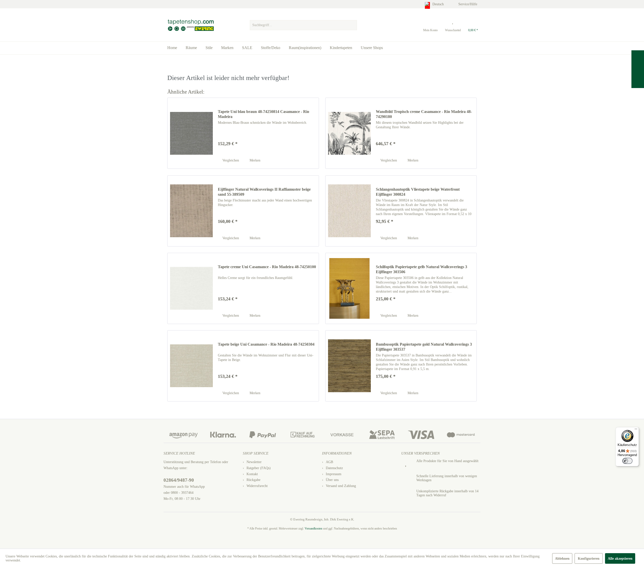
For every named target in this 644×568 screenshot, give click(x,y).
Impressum (333, 474)
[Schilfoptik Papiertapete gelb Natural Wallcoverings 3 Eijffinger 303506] (349, 288)
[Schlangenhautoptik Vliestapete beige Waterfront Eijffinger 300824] (349, 211)
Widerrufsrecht (257, 486)
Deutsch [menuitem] (438, 4)
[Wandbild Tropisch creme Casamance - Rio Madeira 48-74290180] (349, 133)
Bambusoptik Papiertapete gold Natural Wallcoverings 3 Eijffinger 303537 (424, 346)
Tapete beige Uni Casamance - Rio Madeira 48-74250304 (266, 344)
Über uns (332, 480)
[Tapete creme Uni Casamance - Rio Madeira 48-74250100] (191, 288)
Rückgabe (253, 480)
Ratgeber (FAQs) (259, 468)
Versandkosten (313, 528)
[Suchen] (352, 25)
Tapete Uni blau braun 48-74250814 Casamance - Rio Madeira (263, 114)
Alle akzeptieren (620, 558)
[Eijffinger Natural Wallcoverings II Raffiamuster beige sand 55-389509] (191, 211)
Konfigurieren (588, 558)
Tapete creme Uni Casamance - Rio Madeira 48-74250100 (267, 267)
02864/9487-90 (179, 480)
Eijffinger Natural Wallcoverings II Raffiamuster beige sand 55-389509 (264, 191)
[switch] (627, 461)
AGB (329, 462)
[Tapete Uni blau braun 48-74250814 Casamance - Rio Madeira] (191, 133)
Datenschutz (334, 468)
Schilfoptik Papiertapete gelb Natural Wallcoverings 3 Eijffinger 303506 (421, 269)
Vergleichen (230, 160)
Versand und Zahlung (341, 486)
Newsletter (254, 462)
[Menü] (636, 430)
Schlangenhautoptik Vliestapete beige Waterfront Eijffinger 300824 (418, 191)
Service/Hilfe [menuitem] (468, 4)
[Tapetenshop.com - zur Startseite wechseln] (190, 25)
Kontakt (252, 474)
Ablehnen (562, 558)
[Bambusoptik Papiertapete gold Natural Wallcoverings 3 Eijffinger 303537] (349, 366)
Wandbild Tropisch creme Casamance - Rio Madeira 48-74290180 (424, 114)
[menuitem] (303, 24)
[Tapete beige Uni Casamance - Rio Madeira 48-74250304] (191, 366)
